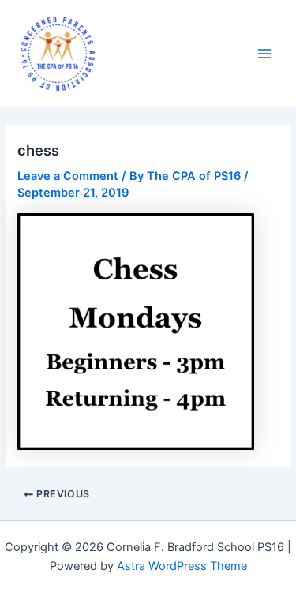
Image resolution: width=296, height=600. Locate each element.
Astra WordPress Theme (182, 566)
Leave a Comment (67, 176)
